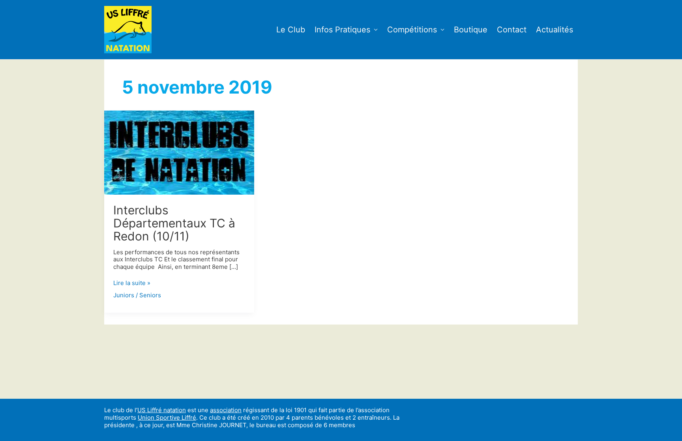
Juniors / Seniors (137, 295)
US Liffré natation (161, 410)
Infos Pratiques (342, 29)
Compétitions (412, 29)
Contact (511, 29)
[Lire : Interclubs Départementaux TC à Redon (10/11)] (179, 152)
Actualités (554, 29)
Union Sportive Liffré (167, 417)
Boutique (470, 29)
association (226, 410)
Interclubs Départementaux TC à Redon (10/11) (174, 223)
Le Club (290, 29)
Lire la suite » (131, 283)
